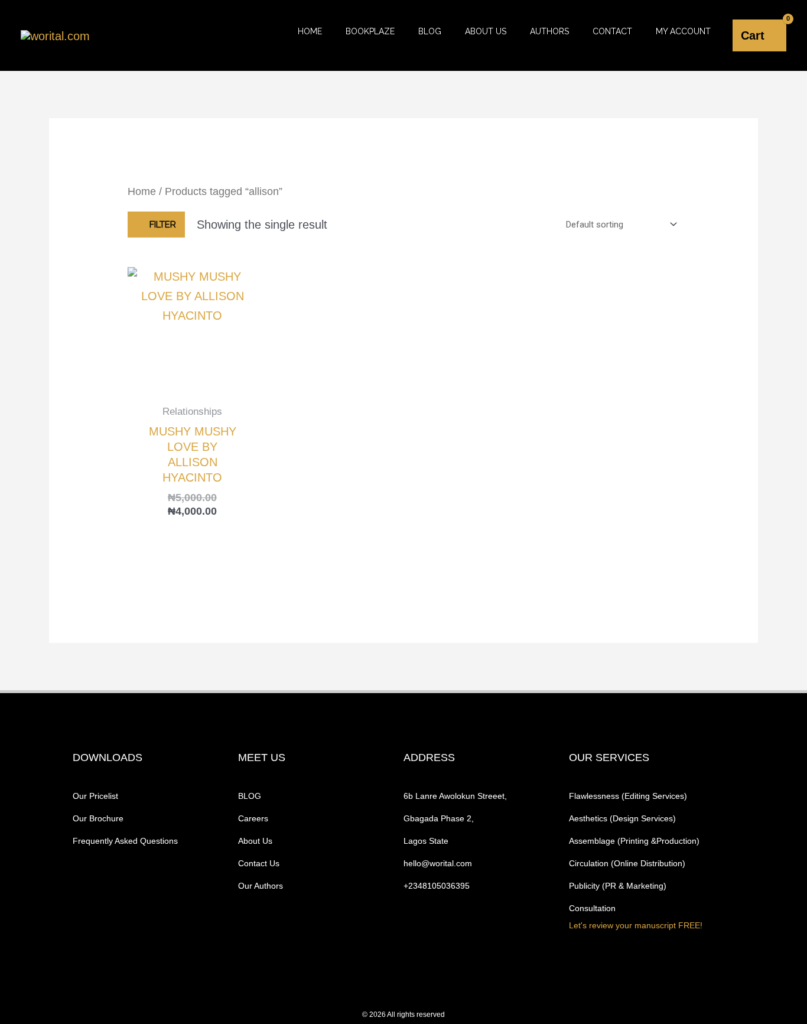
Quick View (192, 381)
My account (683, 31)
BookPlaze (370, 31)
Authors (549, 31)
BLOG (429, 31)
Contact (612, 31)
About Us (485, 31)
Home (310, 31)
